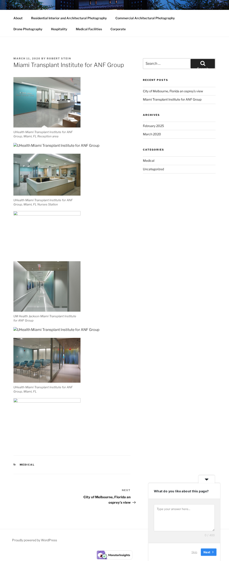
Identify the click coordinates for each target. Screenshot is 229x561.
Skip (194, 552)
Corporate (118, 29)
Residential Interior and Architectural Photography (69, 18)
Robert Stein (59, 58)
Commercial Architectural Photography (145, 18)
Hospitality (59, 29)
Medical (27, 464)
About (18, 18)
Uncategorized (153, 169)
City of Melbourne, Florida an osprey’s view (173, 91)
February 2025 (153, 126)
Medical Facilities (89, 29)
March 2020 (152, 134)
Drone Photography (27, 29)
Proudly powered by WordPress (34, 540)
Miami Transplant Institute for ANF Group (172, 99)
